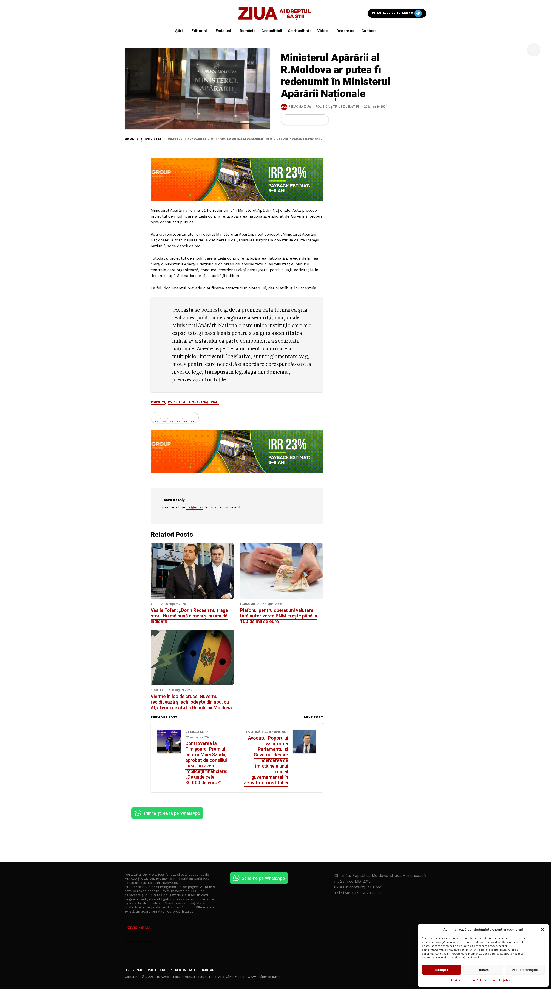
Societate (159, 690)
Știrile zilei (340, 106)
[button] (542, 929)
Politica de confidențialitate (495, 980)
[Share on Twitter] (294, 120)
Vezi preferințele (525, 970)
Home (129, 139)
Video (155, 604)
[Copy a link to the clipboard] (323, 120)
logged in (194, 507)
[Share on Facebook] (287, 120)
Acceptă (441, 970)
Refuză (483, 970)
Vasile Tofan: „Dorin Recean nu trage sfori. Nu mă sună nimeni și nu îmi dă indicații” (189, 616)
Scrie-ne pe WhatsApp (263, 878)
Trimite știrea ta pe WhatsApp (171, 813)
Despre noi (133, 970)
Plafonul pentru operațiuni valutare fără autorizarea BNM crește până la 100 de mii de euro (278, 616)
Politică (323, 106)
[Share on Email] (316, 120)
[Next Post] (304, 741)
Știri (355, 106)
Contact (209, 970)
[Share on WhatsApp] (301, 120)
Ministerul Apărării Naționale (194, 402)
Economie (248, 604)
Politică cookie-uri (463, 980)
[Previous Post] (169, 741)
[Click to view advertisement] (237, 179)
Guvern (159, 402)
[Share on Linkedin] (309, 120)
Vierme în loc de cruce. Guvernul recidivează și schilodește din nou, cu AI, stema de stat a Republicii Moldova (191, 702)
